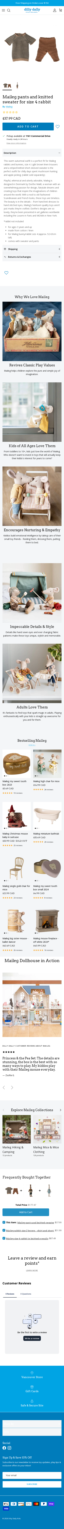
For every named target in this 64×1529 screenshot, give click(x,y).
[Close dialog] (61, 747)
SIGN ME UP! (47, 775)
